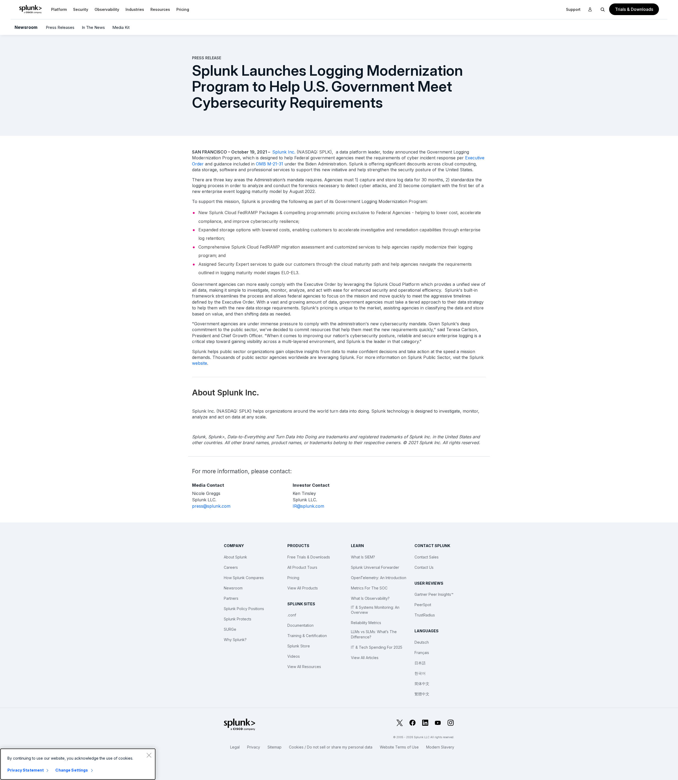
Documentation (300, 625)
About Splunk (235, 557)
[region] (78, 764)
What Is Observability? (370, 598)
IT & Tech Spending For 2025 (376, 647)
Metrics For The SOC (369, 588)
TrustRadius (424, 615)
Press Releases (60, 27)
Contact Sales (426, 557)
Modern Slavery (440, 747)
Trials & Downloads (634, 9)
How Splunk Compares (244, 577)
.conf (291, 615)
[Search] (603, 9)
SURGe (230, 629)
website (199, 363)
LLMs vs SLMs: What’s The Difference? (374, 634)
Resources (160, 9)
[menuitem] (59, 9)
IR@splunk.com (308, 506)
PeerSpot (422, 604)
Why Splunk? (235, 639)
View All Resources (304, 666)
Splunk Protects (237, 619)
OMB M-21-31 (269, 163)
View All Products (302, 588)
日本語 (420, 663)
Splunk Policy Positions (244, 608)
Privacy (253, 747)
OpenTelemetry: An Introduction (378, 577)
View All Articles (364, 657)
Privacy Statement (25, 770)
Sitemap (274, 747)
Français (421, 652)
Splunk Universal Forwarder (375, 567)
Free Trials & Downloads (308, 557)
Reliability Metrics (366, 622)
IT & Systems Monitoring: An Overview (375, 610)
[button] (59, 9)
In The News (93, 27)
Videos (293, 656)
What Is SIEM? (363, 557)
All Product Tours (302, 567)
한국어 (420, 673)
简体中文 (421, 683)
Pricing (293, 577)
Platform (59, 9)
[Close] (148, 755)
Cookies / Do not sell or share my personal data (330, 747)
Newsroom (26, 27)
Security (80, 9)
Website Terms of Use (399, 747)
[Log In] (590, 9)
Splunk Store (298, 646)
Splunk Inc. (283, 152)
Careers (231, 567)
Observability (107, 9)
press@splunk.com (211, 506)
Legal (235, 747)
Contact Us (424, 567)
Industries (135, 9)
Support (573, 9)
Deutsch (421, 642)
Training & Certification (307, 635)
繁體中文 (421, 694)
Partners (231, 598)
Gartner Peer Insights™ (433, 594)
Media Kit (121, 27)
